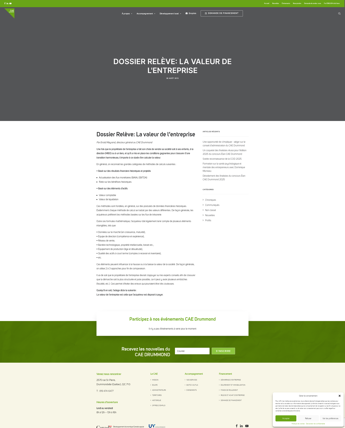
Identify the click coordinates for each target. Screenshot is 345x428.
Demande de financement (231, 401)
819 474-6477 (106, 391)
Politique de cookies (298, 424)
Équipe (155, 385)
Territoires (157, 395)
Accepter (286, 418)
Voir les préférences (330, 418)
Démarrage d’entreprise (231, 380)
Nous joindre (297, 3)
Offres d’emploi (158, 406)
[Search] (339, 13)
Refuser (308, 418)
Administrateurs (159, 390)
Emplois (192, 13)
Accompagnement (145, 13)
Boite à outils (192, 385)
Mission (155, 380)
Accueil (266, 3)
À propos (126, 13)
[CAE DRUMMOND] (9, 13)
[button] (339, 395)
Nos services (192, 380)
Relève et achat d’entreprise (233, 395)
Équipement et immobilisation (233, 385)
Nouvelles (275, 3)
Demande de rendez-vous (312, 3)
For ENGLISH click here (332, 3)
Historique (156, 401)
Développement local (169, 13)
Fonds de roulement (229, 390)
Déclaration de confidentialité (315, 424)
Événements (286, 3)
